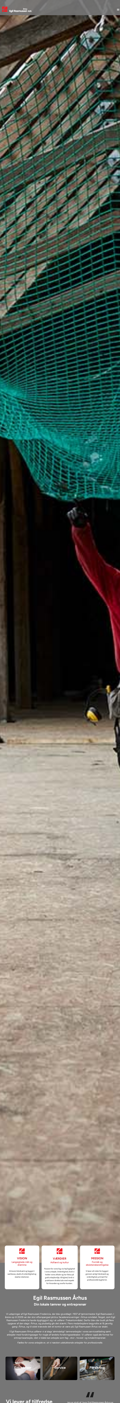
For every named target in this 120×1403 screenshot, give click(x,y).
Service (60, 1368)
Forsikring (97, 1368)
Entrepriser (22, 1368)
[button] (118, 10)
